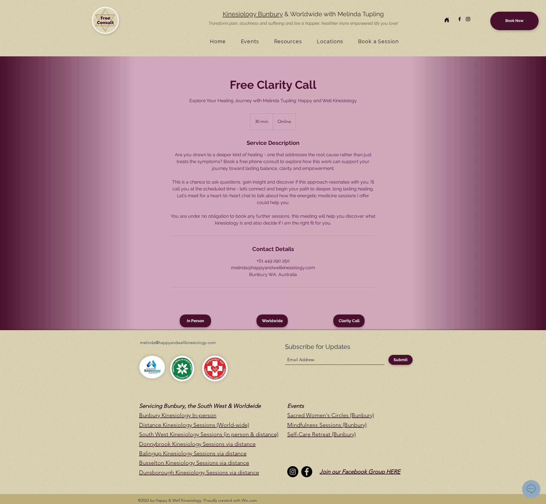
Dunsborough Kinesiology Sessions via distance (199, 472)
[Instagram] (468, 19)
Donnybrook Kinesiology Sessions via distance (197, 444)
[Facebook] (459, 19)
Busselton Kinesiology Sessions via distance (194, 462)
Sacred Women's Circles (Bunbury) (330, 415)
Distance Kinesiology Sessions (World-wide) (194, 424)
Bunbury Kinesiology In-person (177, 415)
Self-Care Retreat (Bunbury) (321, 434)
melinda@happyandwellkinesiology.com (178, 342)
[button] (249, 41)
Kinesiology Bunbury (253, 14)
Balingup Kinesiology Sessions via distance (193, 453)
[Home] (446, 20)
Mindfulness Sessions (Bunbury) (327, 424)
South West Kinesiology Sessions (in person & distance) (208, 434)
